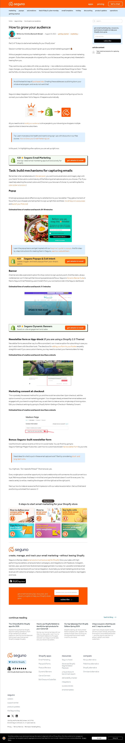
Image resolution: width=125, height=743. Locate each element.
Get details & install (75, 160)
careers (10, 699)
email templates (68, 690)
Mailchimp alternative (91, 664)
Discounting (88, 10)
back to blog (108, 617)
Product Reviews (45, 668)
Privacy (10, 727)
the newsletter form (70, 447)
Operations (114, 10)
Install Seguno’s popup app (75, 201)
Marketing (12, 10)
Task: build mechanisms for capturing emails (107, 52)
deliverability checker (69, 678)
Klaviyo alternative (89, 660)
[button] (90, 4)
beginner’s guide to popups (61, 248)
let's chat (115, 4)
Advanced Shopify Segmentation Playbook (68, 666)
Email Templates (67, 10)
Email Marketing (44, 660)
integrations (66, 682)
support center (13, 703)
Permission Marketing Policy (33, 727)
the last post (40, 176)
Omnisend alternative (91, 672)
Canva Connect (44, 676)
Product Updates (101, 10)
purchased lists (38, 81)
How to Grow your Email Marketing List (34, 138)
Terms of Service (18, 727)
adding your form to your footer (64, 346)
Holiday (78, 10)
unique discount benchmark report (68, 673)
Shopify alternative (90, 668)
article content (98, 47)
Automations (31, 10)
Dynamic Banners (45, 672)
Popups (21, 10)
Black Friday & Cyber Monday (49, 10)
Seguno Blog (18, 21)
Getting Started (14, 14)
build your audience (32, 123)
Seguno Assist (67, 660)
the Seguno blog (14, 711)
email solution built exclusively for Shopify (43, 560)
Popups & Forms (44, 664)
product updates (14, 707)
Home (10, 21)
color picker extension (17, 185)
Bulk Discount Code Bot (47, 679)
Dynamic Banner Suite (75, 278)
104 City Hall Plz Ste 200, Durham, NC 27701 (21, 720)
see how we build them (60, 251)
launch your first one (19, 204)
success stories (67, 686)
